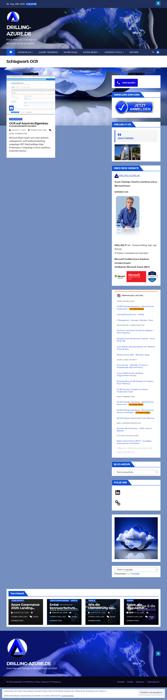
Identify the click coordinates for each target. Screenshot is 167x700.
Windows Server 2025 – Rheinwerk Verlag (133, 355)
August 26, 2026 (21, 613)
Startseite (121, 682)
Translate (135, 574)
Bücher (134, 52)
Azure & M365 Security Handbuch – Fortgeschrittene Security (131, 374)
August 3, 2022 (19, 130)
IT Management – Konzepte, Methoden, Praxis (135, 320)
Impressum (140, 682)
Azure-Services (16, 119)
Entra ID (74, 600)
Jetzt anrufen (128, 83)
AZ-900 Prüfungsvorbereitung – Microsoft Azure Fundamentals (135, 307)
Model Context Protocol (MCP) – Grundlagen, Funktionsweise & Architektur (134, 442)
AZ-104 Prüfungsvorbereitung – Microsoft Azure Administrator (135, 403)
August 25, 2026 (98, 613)
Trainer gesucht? (153, 682)
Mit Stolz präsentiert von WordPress (20, 682)
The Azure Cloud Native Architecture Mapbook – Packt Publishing (135, 332)
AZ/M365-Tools (114, 52)
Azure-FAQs (70, 52)
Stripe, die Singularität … (137, 606)
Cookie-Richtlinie (67, 696)
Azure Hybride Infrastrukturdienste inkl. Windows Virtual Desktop (136, 348)
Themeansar (56, 682)
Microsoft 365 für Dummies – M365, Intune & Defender (134, 429)
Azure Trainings (48, 52)
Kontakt (130, 682)
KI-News (130, 600)
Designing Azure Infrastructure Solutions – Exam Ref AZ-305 (136, 340)
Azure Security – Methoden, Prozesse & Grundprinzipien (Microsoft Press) (132, 366)
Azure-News (90, 52)
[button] (153, 52)
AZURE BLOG (25, 52)
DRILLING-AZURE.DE (129, 176)
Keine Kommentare (18, 134)
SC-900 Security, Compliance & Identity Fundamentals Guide (132, 390)
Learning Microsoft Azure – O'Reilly (130, 315)
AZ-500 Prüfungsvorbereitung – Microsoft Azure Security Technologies (135, 411)
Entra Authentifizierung (59, 600)
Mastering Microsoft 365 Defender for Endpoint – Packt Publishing (136, 382)
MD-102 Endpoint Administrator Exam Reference (136, 418)
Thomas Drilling (38, 130)
